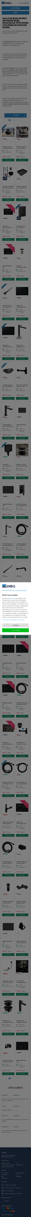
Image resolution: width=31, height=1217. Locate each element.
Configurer (16, 625)
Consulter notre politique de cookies (13, 620)
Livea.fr (13, 598)
